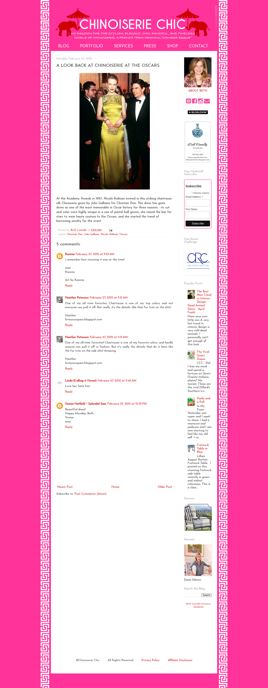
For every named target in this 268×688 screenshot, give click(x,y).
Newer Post (65, 487)
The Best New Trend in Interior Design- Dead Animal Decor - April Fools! (199, 302)
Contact (198, 46)
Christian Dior (75, 234)
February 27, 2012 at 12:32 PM (127, 403)
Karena (70, 254)
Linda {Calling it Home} (80, 380)
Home (115, 487)
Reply (69, 285)
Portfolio (91, 46)
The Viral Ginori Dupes (203, 355)
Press (150, 46)
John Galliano (91, 234)
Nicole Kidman (109, 234)
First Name (191, 209)
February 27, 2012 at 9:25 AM (95, 254)
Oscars (123, 234)
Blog (63, 46)
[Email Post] (110, 230)
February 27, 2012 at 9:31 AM (109, 297)
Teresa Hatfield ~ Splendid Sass (85, 403)
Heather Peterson (77, 297)
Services (123, 46)
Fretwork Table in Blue (203, 449)
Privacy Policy (150, 660)
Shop (172, 46)
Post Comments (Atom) (90, 494)
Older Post (165, 487)
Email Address (194, 197)
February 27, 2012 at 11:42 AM (117, 380)
